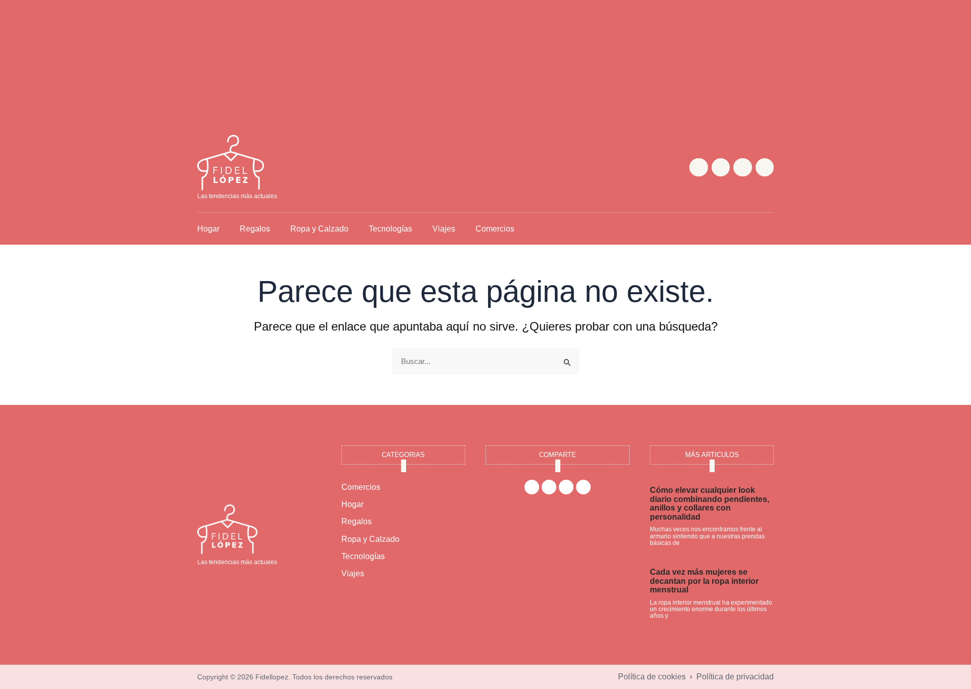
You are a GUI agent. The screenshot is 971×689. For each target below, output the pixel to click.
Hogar (208, 228)
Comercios (494, 228)
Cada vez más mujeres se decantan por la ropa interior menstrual (704, 581)
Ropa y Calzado (319, 228)
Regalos (255, 228)
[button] (765, 228)
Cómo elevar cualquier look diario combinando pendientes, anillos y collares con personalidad (709, 503)
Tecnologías (390, 228)
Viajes (443, 228)
